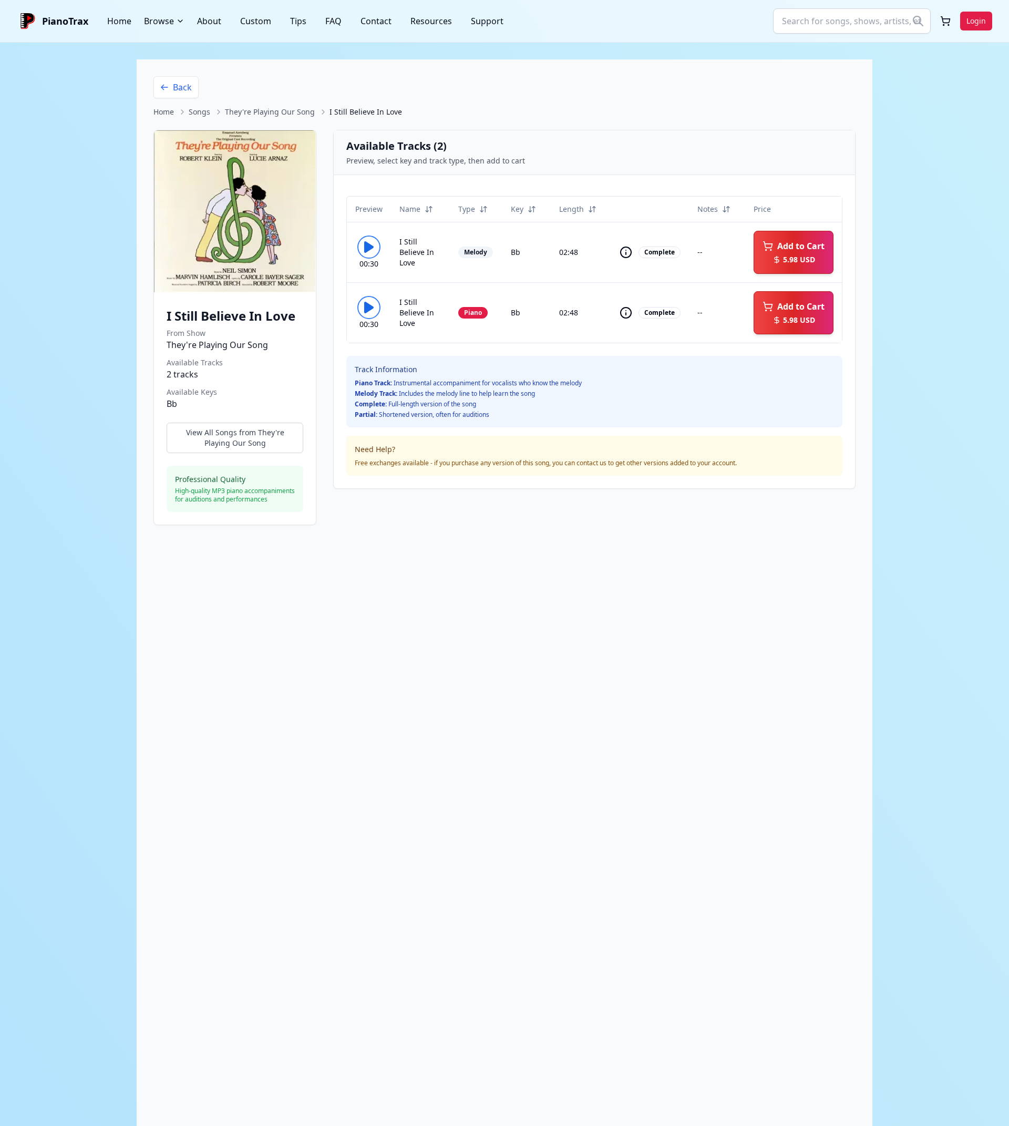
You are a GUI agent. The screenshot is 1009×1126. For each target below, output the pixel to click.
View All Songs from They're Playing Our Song (235, 437)
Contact (376, 21)
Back (182, 87)
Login (976, 21)
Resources (431, 21)
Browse (159, 21)
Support (487, 21)
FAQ (333, 21)
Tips (298, 21)
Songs (199, 112)
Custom (255, 21)
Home (119, 21)
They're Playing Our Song (270, 112)
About (209, 21)
